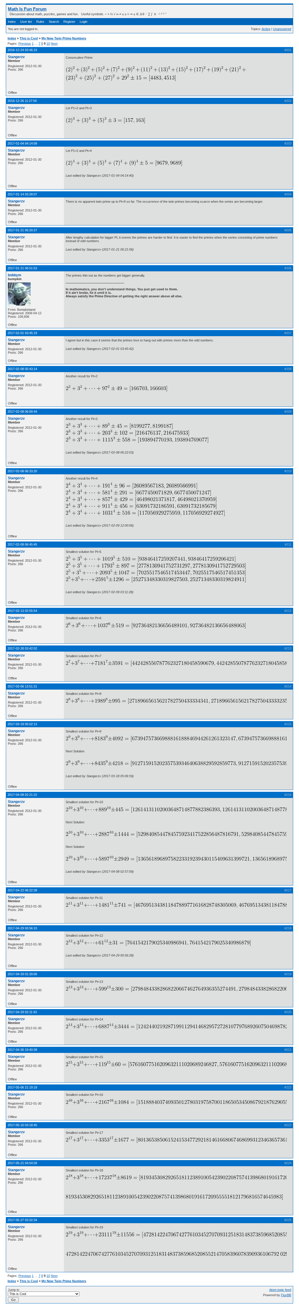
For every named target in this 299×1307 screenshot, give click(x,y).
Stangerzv (16, 57)
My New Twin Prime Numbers (63, 38)
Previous (24, 43)
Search (54, 21)
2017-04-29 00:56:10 (22, 928)
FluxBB (286, 1295)
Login (83, 21)
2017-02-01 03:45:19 (22, 333)
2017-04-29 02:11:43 (22, 1012)
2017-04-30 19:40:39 (22, 1049)
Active (266, 29)
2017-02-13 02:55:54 (22, 610)
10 (48, 43)
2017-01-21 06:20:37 (22, 230)
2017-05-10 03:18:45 (22, 1125)
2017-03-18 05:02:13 (22, 724)
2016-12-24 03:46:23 (22, 50)
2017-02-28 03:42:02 (22, 648)
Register (69, 21)
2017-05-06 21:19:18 (22, 1087)
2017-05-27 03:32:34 (22, 1220)
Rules (40, 21)
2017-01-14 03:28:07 (22, 194)
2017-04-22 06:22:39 (22, 890)
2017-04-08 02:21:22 (22, 794)
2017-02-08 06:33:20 (22, 471)
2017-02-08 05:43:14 (22, 369)
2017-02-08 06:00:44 (22, 411)
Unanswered (282, 29)
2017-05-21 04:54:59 (22, 1163)
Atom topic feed (280, 1290)
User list (26, 21)
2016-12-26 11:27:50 (22, 101)
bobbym (14, 275)
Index (12, 21)
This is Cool (29, 38)
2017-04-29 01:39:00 (22, 974)
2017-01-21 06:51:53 (22, 268)
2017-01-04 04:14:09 (22, 143)
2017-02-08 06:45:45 (22, 544)
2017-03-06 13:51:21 (22, 686)
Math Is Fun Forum (27, 8)
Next (54, 43)
